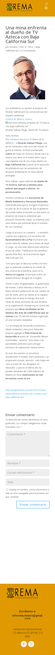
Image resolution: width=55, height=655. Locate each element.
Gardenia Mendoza (19, 139)
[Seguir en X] (31, 644)
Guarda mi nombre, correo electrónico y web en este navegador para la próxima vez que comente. (27, 493)
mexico (28, 119)
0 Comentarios (28, 50)
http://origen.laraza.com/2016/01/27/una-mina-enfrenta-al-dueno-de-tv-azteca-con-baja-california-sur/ (26, 394)
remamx (13, 46)
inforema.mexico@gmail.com (27, 617)
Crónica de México (15, 119)
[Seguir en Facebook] (24, 644)
